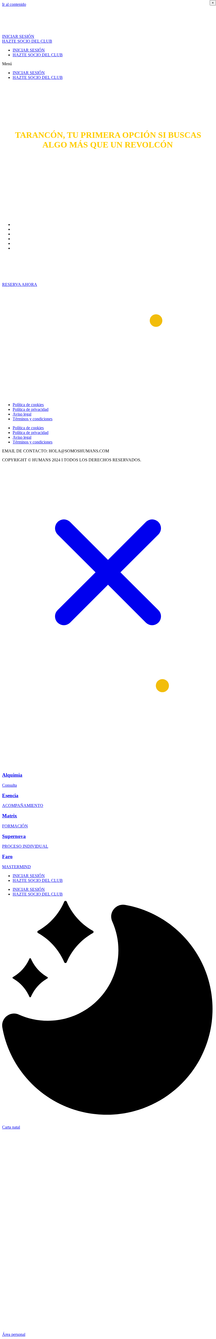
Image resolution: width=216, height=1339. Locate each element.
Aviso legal (22, 414)
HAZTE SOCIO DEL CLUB (38, 55)
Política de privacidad (30, 409)
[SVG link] (108, 573)
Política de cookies (28, 404)
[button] (108, 64)
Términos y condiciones (32, 419)
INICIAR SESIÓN (29, 50)
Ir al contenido (14, 4)
